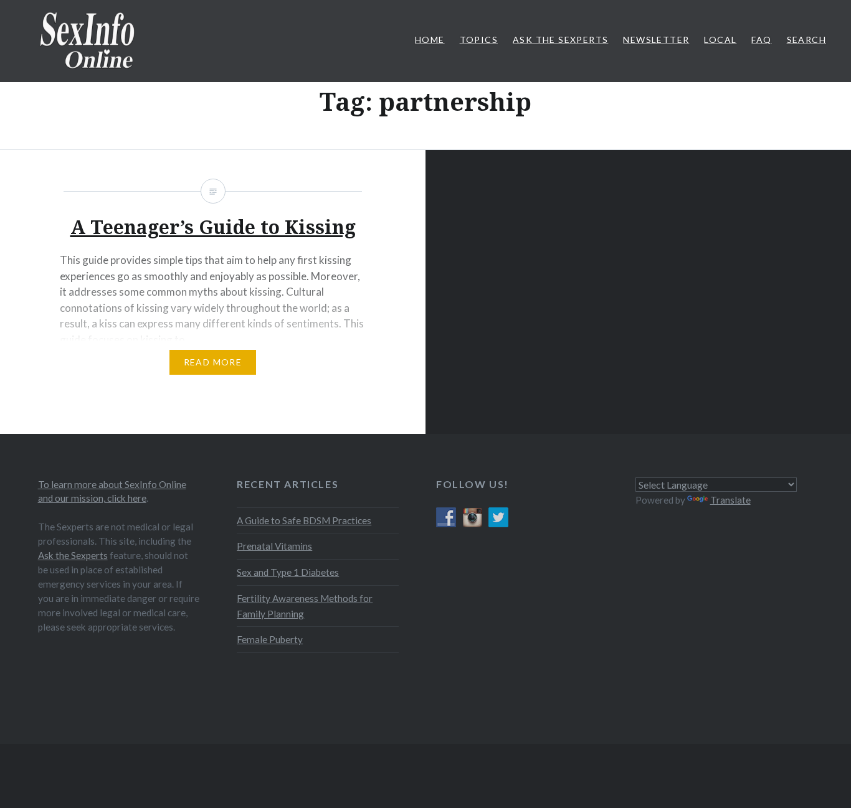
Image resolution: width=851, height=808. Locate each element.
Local (720, 39)
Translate (730, 499)
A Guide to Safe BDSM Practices (304, 520)
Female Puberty (270, 639)
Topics (479, 39)
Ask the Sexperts (73, 555)
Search (806, 39)
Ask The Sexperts (560, 39)
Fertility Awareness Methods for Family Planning (305, 606)
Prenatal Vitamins (274, 546)
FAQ (761, 39)
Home (430, 39)
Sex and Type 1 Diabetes (288, 572)
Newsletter (656, 39)
